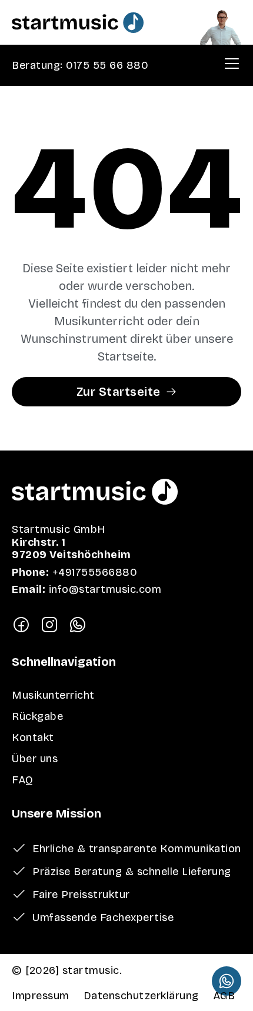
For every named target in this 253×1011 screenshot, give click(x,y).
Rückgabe (37, 716)
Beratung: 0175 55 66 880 (80, 65)
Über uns (35, 759)
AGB (224, 996)
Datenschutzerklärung (141, 996)
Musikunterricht (53, 695)
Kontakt (33, 737)
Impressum (40, 996)
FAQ (23, 780)
